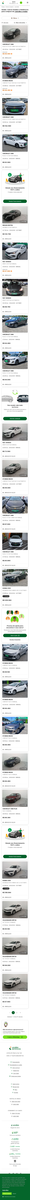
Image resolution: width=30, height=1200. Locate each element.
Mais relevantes (20, 22)
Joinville (17, 7)
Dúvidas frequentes (15, 639)
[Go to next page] (20, 1012)
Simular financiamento (15, 201)
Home (3, 7)
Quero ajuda (14, 635)
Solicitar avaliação (15, 418)
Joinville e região (21, 11)
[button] (15, 1104)
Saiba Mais (5, 1190)
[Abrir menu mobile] (27, 3)
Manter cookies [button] (6, 1193)
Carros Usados (9, 7)
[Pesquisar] (21, 2)
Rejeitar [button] (14, 1193)
